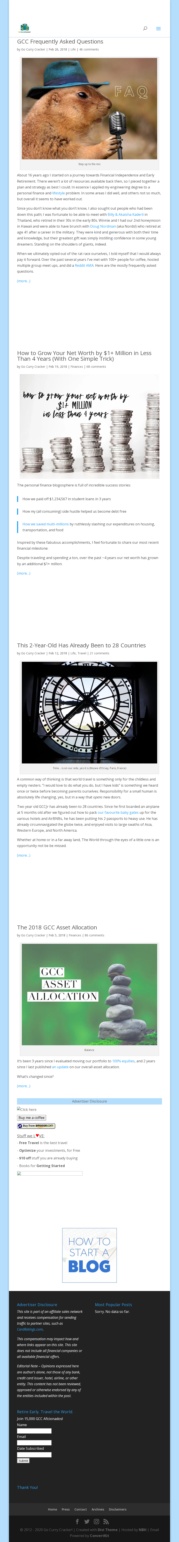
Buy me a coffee (32, 1117)
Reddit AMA (84, 265)
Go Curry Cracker (33, 49)
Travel (81, 653)
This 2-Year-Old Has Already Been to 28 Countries (81, 645)
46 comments (89, 49)
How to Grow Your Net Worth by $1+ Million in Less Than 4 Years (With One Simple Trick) (84, 355)
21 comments (99, 653)
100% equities (123, 1061)
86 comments (94, 935)
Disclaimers (117, 1509)
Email (21, 1436)
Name (22, 1424)
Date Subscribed (30, 1448)
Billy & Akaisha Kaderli (126, 214)
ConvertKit (99, 1535)
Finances (77, 366)
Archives (98, 1509)
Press (66, 1509)
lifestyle (58, 193)
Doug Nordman (103, 226)
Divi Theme (108, 1529)
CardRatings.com (30, 1329)
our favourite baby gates (118, 812)
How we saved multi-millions (45, 524)
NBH (142, 1529)
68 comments (96, 366)
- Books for (41, 1165)
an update (60, 1067)
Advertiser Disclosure (89, 1101)
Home (52, 1509)
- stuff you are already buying (47, 1158)
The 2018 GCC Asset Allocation (57, 927)
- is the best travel (42, 1142)
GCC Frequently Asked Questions (60, 41)
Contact (80, 1509)
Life (73, 49)
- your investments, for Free (48, 1150)
